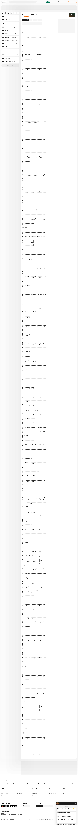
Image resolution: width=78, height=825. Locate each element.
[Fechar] (76, 804)
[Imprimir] (5, 13)
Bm (25, 27)
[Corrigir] (15, 13)
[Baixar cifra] (12, 13)
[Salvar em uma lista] (9, 13)
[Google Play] (5, 806)
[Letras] (20, 814)
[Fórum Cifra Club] (4, 814)
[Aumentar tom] (18, 27)
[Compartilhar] (18, 13)
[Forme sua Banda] (12, 814)
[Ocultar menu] (2, 13)
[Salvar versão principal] (28, 20)
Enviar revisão (24, 757)
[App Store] (13, 806)
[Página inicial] (4, 1)
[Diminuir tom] (15, 27)
